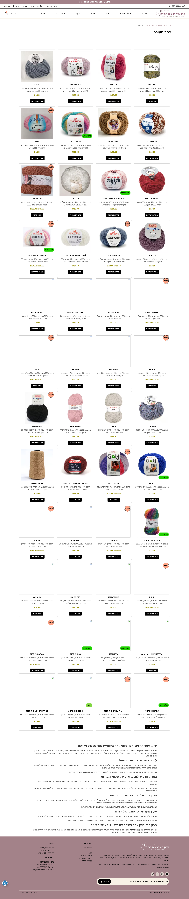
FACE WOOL (37, 312)
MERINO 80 (75, 654)
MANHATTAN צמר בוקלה (152, 654)
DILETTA (152, 255)
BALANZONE (152, 142)
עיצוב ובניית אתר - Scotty (28, 892)
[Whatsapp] (157, 874)
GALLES (152, 426)
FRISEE (75, 369)
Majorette (37, 597)
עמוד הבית (167, 25)
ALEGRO (152, 85)
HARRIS (113, 540)
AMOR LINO (75, 85)
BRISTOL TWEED (152, 199)
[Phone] (152, 874)
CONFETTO (37, 199)
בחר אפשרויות (113, 101)
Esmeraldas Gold (75, 312)
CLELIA (75, 199)
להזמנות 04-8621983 (177, 6)
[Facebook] (167, 874)
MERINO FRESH (75, 711)
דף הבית (145, 13)
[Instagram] (162, 874)
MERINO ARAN (37, 654)
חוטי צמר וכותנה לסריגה (153, 25)
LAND (37, 540)
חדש (43, 13)
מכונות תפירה (125, 13)
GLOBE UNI (37, 426)
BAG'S (37, 85)
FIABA (152, 369)
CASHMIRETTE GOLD (113, 199)
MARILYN (113, 654)
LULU (152, 597)
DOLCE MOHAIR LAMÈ (75, 255)
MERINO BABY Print (113, 711)
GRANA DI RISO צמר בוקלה (75, 483)
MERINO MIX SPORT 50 (37, 711)
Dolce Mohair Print (37, 255)
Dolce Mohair (114, 255)
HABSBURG (37, 483)
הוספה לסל (152, 101)
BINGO (37, 142)
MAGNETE (75, 597)
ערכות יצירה (60, 13)
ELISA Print (113, 312)
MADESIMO (113, 597)
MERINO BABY (152, 711)
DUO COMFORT (151, 312)
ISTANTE (75, 540)
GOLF (152, 483)
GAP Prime (75, 426)
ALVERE (114, 85)
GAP (114, 426)
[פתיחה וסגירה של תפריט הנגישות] (5, 883)
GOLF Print (113, 483)
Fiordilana (113, 369)
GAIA (37, 369)
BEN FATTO (75, 142)
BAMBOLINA (114, 142)
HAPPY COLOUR (152, 540)
